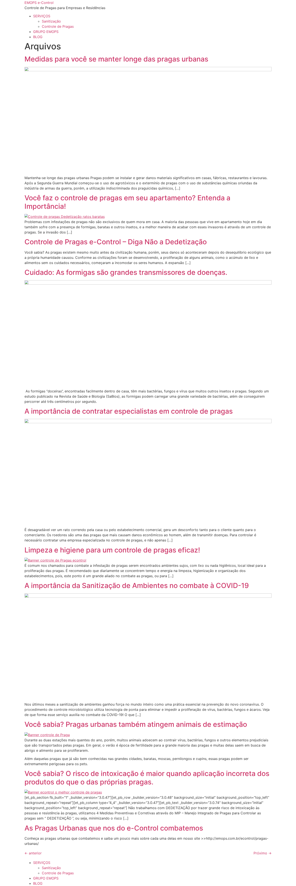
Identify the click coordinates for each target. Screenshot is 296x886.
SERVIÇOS (41, 16)
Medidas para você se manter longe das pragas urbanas (116, 59)
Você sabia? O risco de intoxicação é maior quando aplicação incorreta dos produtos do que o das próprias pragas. (146, 777)
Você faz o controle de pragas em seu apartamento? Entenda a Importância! (127, 202)
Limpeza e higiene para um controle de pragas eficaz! (112, 550)
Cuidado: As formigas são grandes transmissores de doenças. (125, 272)
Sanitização (51, 21)
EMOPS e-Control (39, 2)
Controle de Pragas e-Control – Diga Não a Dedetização (115, 242)
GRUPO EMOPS (46, 31)
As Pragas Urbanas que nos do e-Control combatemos (113, 828)
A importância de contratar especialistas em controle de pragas (128, 411)
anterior (33, 853)
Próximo (263, 853)
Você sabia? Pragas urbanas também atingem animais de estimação (135, 724)
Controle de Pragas (58, 26)
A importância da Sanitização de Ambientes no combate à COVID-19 (136, 585)
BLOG (37, 37)
